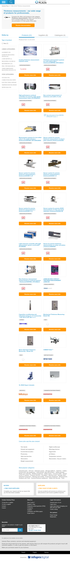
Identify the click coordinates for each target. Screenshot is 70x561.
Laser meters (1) (7, 58)
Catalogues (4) (60, 35)
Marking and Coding (38, 476)
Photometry (24, 454)
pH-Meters (52, 454)
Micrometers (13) (7, 63)
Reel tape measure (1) (8, 66)
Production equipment (51, 476)
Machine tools (53, 475)
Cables (65, 471)
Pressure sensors (35, 475)
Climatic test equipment (27, 449)
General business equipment (39, 478)
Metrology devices (54, 449)
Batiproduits (53, 516)
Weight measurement (27, 461)
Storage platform (50, 471)
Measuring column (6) (8, 61)
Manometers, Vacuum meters (57, 458)
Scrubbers (44, 475)
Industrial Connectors (25, 476)
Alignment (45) (6, 52)
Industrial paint (23, 471)
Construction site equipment (27, 472)
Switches (58, 471)
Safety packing (60, 472)
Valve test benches (26, 456)
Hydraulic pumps (39, 471)
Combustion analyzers (9, 80)
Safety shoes (48, 473)
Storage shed (62, 475)
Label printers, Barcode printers (45, 472)
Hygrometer (52, 451)
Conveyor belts (57, 473)
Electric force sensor (9, 82)
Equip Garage (53, 515)
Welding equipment (37, 473)
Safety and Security (54, 478)
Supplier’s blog (31, 504)
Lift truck (31, 471)
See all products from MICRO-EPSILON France (55, 115)
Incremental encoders (27, 451)
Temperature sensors (55, 456)
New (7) (6, 43)
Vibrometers (24, 458)
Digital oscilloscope (54, 447)
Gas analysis (6, 77)
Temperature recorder (9, 85)
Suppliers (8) (43, 35)
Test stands (24, 447)
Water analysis (6, 87)
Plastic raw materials (25, 473)
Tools (62, 478)
